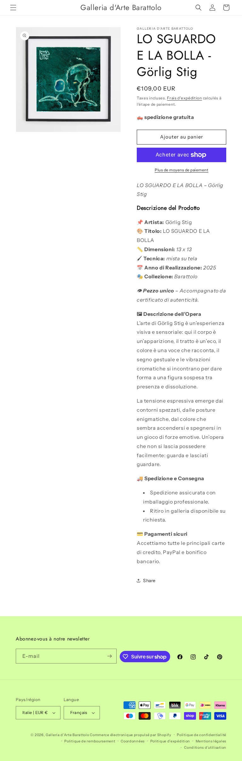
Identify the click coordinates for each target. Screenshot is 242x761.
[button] (13, 8)
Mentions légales (211, 741)
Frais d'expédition (184, 98)
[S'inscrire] (109, 656)
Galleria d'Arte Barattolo (67, 735)
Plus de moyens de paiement (181, 170)
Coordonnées (133, 741)
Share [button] (149, 580)
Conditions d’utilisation (205, 747)
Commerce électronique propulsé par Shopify (130, 735)
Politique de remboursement (89, 741)
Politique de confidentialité (201, 735)
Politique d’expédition (170, 741)
